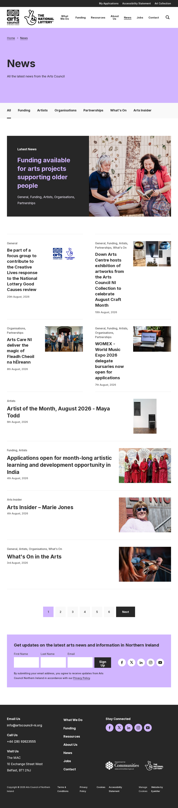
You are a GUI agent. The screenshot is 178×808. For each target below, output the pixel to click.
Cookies (101, 787)
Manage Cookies (143, 789)
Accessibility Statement (136, 3)
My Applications (109, 3)
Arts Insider (143, 110)
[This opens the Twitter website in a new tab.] (131, 662)
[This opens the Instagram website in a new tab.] (151, 662)
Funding (80, 17)
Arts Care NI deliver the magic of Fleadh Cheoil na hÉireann (20, 351)
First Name (21, 654)
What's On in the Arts (34, 556)
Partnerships (93, 110)
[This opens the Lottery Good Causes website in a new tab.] (154, 765)
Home (11, 38)
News (127, 17)
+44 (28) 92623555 (21, 741)
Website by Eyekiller (157, 789)
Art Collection (163, 3)
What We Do (64, 17)
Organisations (65, 110)
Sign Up (105, 664)
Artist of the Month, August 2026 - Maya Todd (58, 412)
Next (128, 612)
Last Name (48, 654)
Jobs (140, 17)
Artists (42, 110)
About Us (115, 17)
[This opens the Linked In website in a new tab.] (141, 662)
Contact (153, 17)
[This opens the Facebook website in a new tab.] (122, 662)
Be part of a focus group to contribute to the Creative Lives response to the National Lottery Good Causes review (22, 270)
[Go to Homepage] (13, 17)
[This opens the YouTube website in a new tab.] (160, 662)
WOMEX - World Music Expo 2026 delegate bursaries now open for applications (109, 360)
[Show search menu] (167, 17)
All (9, 110)
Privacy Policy (81, 678)
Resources (98, 17)
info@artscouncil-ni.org (24, 725)
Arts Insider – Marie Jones (40, 507)
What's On (118, 110)
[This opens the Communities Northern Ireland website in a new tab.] (122, 765)
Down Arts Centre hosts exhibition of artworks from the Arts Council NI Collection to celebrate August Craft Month (109, 280)
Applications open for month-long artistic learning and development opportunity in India (59, 465)
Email (71, 654)
